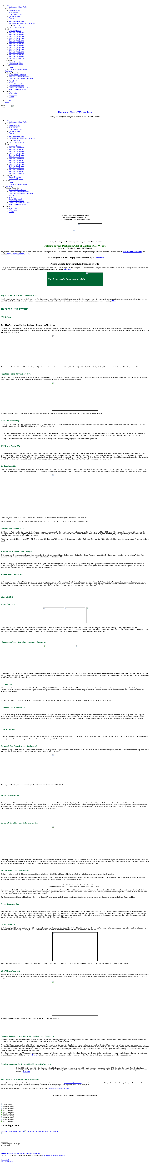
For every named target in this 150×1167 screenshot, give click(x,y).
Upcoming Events (15, 31)
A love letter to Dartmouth (17, 75)
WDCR (11, 82)
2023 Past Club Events (16, 36)
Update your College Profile (18, 7)
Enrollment (8, 71)
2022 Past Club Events (16, 38)
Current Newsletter (15, 62)
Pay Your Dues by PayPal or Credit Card (22, 23)
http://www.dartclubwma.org (73, 1083)
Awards (11, 18)
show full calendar (7, 1161)
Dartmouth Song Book (16, 86)
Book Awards (13, 12)
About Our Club (14, 10)
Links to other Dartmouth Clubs (19, 87)
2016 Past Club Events (16, 49)
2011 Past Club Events (16, 58)
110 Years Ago (13, 80)
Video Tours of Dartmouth (17, 89)
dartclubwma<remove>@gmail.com (53, 1155)
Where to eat (13, 95)
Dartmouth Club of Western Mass (75, 112)
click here (26, 1072)
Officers (11, 67)
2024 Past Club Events (16, 34)
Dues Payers (17, 25)
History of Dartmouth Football (19, 76)
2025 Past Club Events (16, 32)
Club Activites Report (16, 14)
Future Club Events (8, 1153)
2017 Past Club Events (16, 47)
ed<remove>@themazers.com (59, 1088)
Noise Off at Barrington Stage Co (12, 1131)
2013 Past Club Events (16, 54)
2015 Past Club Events (16, 51)
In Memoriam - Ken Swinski (18, 69)
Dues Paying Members (16, 27)
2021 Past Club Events (16, 40)
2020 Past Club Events (16, 42)
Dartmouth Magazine (16, 64)
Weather (11, 97)
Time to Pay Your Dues (16, 21)
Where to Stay (13, 93)
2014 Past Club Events (16, 53)
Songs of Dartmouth (15, 84)
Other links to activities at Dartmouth (21, 78)
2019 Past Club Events (16, 43)
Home (7, 5)
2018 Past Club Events (16, 45)
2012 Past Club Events (16, 56)
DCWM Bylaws (14, 16)
